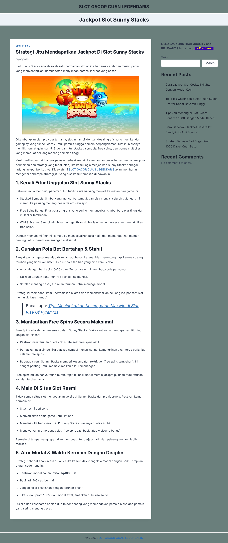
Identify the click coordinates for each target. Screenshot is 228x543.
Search (166, 57)
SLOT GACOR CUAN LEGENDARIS (91, 169)
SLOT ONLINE (23, 46)
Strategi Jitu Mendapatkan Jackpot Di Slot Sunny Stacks (80, 52)
